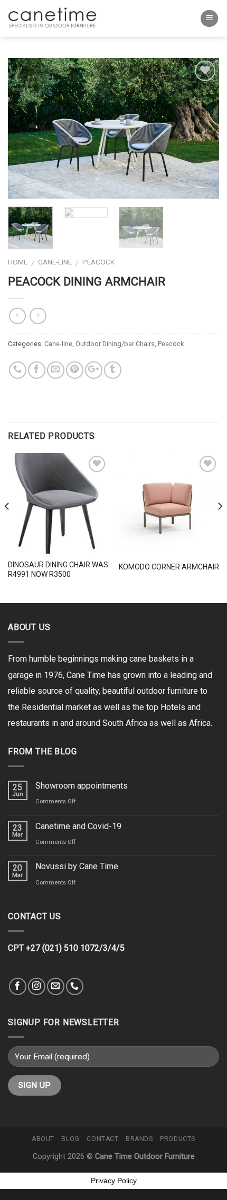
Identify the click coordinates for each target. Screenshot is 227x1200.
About (43, 1139)
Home (17, 262)
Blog (70, 1139)
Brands (139, 1139)
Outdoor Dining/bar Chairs (115, 344)
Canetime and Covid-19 (78, 826)
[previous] (25, 128)
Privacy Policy (114, 1180)
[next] (201, 128)
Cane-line (55, 262)
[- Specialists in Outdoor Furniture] (55, 18)
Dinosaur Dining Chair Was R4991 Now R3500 (58, 569)
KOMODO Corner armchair (169, 567)
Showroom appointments (81, 786)
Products (177, 1139)
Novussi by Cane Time (76, 866)
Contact (102, 1139)
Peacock (98, 262)
